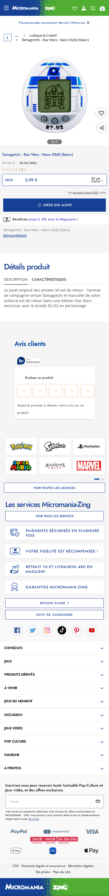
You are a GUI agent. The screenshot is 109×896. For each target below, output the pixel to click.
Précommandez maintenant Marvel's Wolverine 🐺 (54, 23)
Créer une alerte (57, 205)
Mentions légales (81, 866)
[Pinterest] (77, 629)
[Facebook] (17, 629)
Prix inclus (87, 193)
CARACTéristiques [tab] (49, 279)
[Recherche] (93, 9)
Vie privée (43, 872)
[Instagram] (47, 629)
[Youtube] (91, 629)
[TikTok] (61, 629)
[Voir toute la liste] (75, 9)
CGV (15, 866)
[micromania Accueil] (34, 8)
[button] (55, 648)
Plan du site (62, 872)
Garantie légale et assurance (43, 866)
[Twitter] (32, 629)
